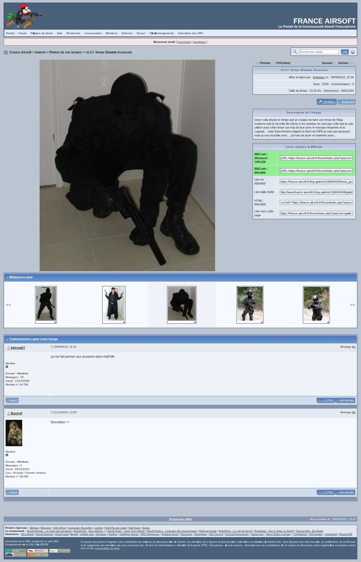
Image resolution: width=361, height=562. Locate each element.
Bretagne (46, 528)
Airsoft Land (61, 534)
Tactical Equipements (237, 534)
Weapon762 (345, 534)
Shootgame (201, 534)
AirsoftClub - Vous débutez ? (89, 531)
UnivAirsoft (331, 534)
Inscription (199, 41)
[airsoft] (250, 304)
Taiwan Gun (257, 534)
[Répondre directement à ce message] (345, 400)
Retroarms (186, 534)
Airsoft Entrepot (44, 534)
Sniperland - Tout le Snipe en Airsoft (274, 531)
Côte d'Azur (59, 528)
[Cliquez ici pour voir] (327, 101)
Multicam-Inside (208, 531)
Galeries (127, 33)
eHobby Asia (87, 534)
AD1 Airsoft (27, 534)
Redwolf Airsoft (170, 534)
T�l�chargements (161, 33)
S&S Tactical (216, 534)
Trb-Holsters (300, 534)
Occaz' (141, 33)
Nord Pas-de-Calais (116, 528)
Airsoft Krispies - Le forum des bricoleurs (49, 531)
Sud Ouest (134, 528)
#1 (353, 346)
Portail (10, 33)
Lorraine (98, 528)
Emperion (101, 534)
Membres (112, 33)
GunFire (113, 534)
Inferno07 (18, 348)
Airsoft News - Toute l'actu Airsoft (126, 531)
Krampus (319, 77)
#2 (353, 412)
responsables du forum (107, 548)
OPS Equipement (150, 534)
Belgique (34, 528)
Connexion (184, 41)
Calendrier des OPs (190, 33)
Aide (60, 33)
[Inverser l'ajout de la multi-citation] (326, 400)
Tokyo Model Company (278, 534)
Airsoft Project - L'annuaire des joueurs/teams (172, 531)
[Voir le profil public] (14, 432)
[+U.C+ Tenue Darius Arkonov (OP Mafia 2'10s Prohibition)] (114, 304)
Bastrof (16, 413)
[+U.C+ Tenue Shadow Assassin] (127, 165)
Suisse (146, 528)
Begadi (74, 534)
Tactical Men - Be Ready (309, 531)
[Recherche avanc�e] (353, 51)
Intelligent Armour (129, 534)
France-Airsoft (20, 52)
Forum (22, 33)
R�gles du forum (42, 33)
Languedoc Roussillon (80, 528)
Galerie (40, 52)
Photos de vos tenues (65, 52)
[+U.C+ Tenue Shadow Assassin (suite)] (46, 304)
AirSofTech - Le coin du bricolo (235, 531)
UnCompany (316, 534)
